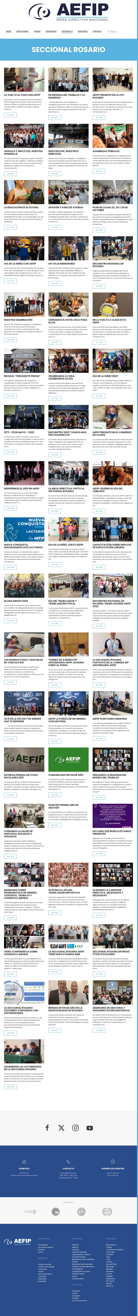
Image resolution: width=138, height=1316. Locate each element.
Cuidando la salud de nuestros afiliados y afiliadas (18, 834)
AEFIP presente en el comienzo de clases (112, 434)
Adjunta (75, 1247)
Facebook (76, 1291)
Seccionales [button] (67, 31)
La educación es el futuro (21, 207)
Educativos (42, 1279)
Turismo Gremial (44, 1264)
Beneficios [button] (82, 31)
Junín (108, 1259)
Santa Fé (109, 1286)
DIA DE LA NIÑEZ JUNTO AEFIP (65, 544)
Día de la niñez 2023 (105, 376)
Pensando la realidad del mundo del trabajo (109, 776)
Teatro (41, 1271)
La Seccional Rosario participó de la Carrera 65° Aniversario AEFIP (111, 662)
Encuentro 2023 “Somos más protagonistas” (67, 434)
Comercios (42, 1269)
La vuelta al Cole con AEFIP (22, 95)
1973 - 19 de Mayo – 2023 (19, 432)
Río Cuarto (110, 1281)
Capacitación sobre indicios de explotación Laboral (112, 546)
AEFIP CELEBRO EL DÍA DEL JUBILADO (108, 490)
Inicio (8, 31)
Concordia (110, 1252)
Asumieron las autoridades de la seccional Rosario (22, 1068)
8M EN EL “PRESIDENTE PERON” (22, 376)
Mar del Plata (111, 1264)
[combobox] (119, 31)
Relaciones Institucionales (82, 1264)
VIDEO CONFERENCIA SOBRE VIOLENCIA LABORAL (20, 953)
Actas (40, 1252)
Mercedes (110, 1266)
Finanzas (75, 1249)
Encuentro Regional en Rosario (108, 265)
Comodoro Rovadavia (114, 1249)
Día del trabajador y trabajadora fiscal (62, 602)
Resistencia (110, 1279)
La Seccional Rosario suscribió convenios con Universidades (21, 1010)
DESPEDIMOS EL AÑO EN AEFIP (21, 488)
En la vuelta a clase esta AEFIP (109, 321)
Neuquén (109, 1269)
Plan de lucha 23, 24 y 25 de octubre (110, 209)
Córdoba (109, 1254)
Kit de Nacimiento (45, 1274)
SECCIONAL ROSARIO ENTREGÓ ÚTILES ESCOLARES (111, 953)
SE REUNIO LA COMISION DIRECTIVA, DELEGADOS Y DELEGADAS (108, 892)
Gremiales (42, 1281)
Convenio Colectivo (46, 1247)
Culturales (42, 1276)
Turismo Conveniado (46, 1267)
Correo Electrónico (79, 1300)
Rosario (109, 1283)
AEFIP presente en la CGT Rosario (108, 96)
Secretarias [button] (51, 31)
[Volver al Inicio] (68, 12)
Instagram (76, 1296)
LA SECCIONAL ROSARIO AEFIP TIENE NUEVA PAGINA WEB (66, 953)
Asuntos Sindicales (79, 1252)
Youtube (75, 1298)
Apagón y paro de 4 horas (65, 207)
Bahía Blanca (111, 1245)
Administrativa (78, 1279)
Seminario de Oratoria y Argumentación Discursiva (111, 1009)
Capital (109, 1247)
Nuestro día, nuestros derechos (63, 152)
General (75, 1245)
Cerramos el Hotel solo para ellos (67, 321)
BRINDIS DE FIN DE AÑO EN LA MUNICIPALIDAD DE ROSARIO (65, 1009)
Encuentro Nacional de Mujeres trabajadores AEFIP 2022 (112, 603)
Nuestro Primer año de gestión (63, 806)
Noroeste (109, 1271)
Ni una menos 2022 (16, 601)
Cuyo (108, 1257)
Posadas (109, 1276)
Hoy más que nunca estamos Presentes (112, 832)
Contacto (97, 31)
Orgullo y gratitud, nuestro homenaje (23, 152)
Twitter (75, 1293)
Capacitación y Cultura (81, 1254)
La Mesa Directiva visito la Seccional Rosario (66, 490)
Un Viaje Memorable (61, 263)
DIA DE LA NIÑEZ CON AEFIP (20, 263)
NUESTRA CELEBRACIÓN (18, 320)
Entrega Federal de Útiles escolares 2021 (21, 776)
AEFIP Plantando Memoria (110, 718)
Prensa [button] (37, 31)
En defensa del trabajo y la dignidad (66, 96)
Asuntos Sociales (78, 1257)
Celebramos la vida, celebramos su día (61, 377)
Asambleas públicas (106, 151)
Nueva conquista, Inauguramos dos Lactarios (23, 546)
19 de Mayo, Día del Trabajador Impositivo (64, 891)
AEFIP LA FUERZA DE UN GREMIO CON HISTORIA (67, 720)
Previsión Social (78, 1274)
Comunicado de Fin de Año (65, 775)
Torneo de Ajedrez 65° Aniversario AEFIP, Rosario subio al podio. (66, 662)
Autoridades (43, 1245)
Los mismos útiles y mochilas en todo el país (23, 661)
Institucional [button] (22, 31)
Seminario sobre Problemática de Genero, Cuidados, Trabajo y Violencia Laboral (20, 894)
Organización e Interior (81, 1271)
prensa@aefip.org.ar (68, 1173)
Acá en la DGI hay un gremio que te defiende (22, 720)
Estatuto (41, 1249)
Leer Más (10, 115)
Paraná (109, 1274)
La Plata (109, 1262)
